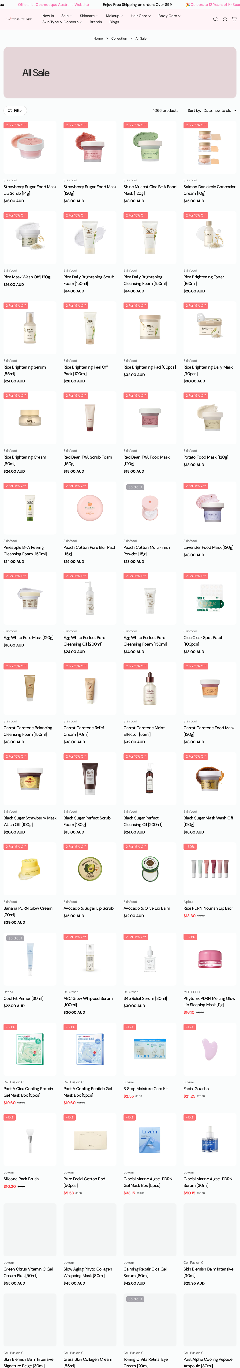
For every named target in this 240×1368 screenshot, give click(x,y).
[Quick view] (49, 131)
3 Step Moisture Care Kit (146, 1088)
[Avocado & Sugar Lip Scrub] (90, 868)
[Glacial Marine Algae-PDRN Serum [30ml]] (210, 1139)
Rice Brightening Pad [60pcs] (150, 367)
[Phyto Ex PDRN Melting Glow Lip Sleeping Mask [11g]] (210, 959)
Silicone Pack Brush (21, 1179)
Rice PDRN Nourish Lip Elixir (208, 908)
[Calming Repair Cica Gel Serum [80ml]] (150, 1229)
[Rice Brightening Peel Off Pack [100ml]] (90, 327)
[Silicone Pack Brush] (30, 1139)
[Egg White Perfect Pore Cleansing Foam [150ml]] (150, 598)
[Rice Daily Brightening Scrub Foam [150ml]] (90, 237)
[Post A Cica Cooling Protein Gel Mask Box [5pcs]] (30, 1049)
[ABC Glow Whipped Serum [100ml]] (90, 959)
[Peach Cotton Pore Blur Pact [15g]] (90, 508)
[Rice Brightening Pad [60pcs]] (150, 327)
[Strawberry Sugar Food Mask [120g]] (90, 147)
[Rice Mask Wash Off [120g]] (30, 237)
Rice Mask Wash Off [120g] (27, 277)
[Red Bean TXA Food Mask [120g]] (150, 417)
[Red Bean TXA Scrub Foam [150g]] (90, 417)
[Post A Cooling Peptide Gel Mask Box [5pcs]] (90, 1049)
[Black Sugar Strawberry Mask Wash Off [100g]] (30, 778)
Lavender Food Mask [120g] (208, 547)
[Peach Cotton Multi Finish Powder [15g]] (150, 508)
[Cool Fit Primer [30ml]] (30, 959)
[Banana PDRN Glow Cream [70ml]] (30, 868)
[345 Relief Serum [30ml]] (150, 959)
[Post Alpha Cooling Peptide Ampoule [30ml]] (210, 1319)
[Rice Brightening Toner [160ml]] (210, 237)
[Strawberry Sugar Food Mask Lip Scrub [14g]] (30, 147)
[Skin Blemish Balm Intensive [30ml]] (210, 1229)
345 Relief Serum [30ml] (145, 998)
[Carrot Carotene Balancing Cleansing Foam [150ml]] (30, 688)
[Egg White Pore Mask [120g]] (30, 598)
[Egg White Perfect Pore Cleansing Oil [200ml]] (90, 598)
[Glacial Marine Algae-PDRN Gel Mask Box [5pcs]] (150, 1139)
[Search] (215, 19)
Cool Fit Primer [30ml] (23, 998)
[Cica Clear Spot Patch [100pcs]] (210, 598)
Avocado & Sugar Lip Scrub (88, 908)
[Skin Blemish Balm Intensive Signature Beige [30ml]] (30, 1319)
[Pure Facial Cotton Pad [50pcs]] (90, 1139)
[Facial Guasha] (210, 1049)
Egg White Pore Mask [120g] (28, 637)
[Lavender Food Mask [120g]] (210, 508)
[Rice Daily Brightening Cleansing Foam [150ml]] (150, 237)
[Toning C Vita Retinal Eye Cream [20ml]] (150, 1319)
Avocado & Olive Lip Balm (147, 908)
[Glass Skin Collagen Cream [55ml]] (90, 1319)
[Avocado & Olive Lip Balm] (150, 868)
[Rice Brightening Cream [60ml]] (30, 417)
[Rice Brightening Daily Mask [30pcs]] (210, 327)
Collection (119, 38)
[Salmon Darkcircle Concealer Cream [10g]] (210, 147)
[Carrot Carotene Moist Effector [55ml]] (150, 688)
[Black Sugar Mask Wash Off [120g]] (210, 778)
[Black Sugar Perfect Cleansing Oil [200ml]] (150, 778)
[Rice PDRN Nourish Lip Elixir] (210, 868)
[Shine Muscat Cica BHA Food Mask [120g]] (150, 147)
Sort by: (194, 110)
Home (98, 38)
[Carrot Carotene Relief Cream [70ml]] (90, 688)
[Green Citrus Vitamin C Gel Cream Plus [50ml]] (30, 1229)
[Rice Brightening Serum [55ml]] (30, 327)
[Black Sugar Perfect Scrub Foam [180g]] (90, 778)
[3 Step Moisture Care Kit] (150, 1049)
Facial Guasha (196, 1088)
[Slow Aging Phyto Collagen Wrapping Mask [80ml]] (90, 1229)
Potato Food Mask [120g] (206, 457)
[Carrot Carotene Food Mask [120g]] (210, 688)
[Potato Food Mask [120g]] (210, 417)
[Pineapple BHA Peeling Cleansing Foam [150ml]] (30, 508)
